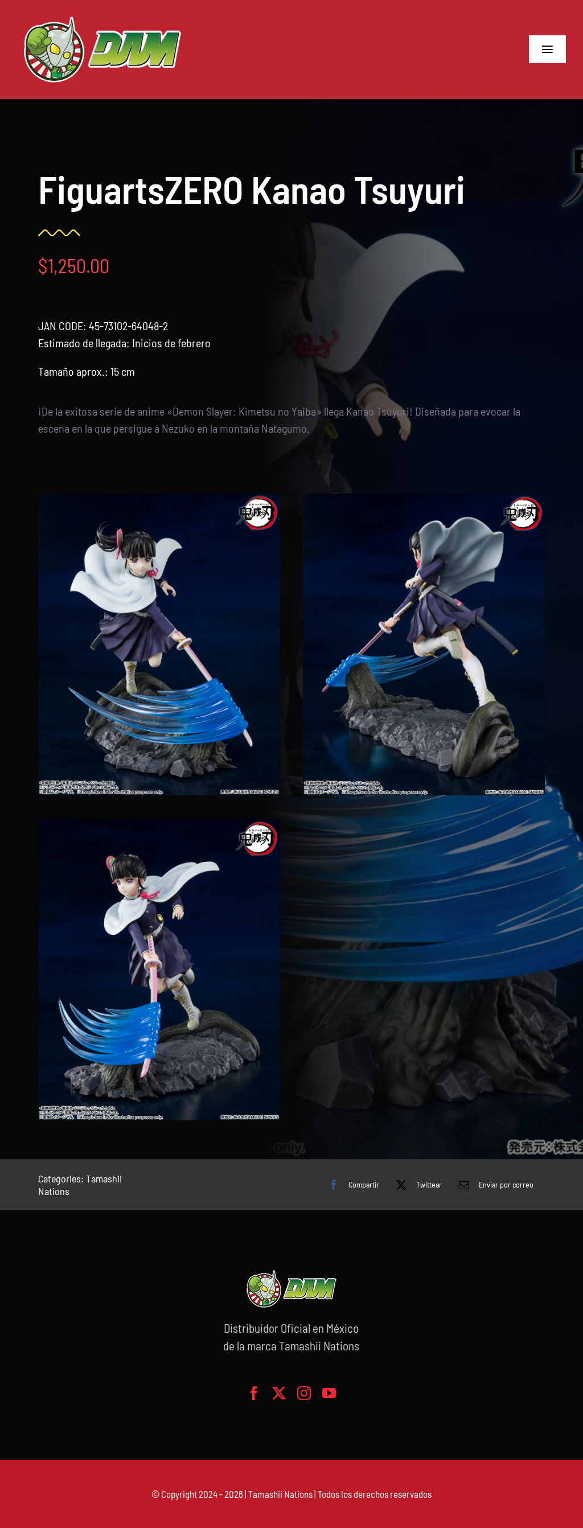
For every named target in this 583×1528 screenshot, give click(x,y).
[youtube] (329, 1393)
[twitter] (279, 1393)
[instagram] (304, 1393)
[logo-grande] (102, 17)
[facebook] (254, 1393)
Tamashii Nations (280, 1494)
